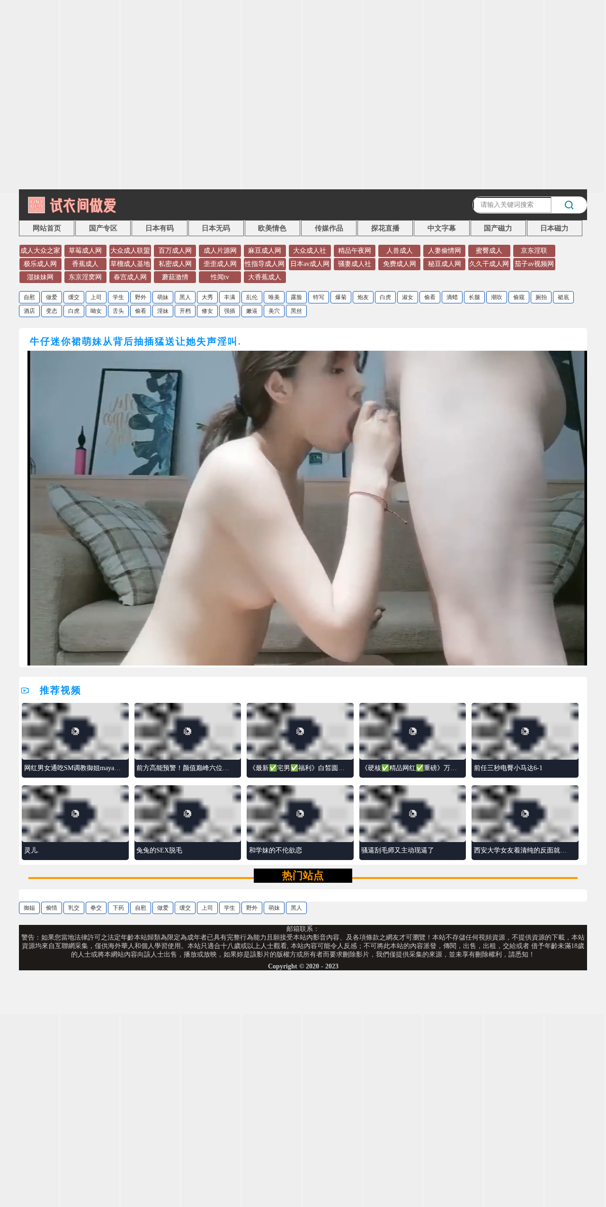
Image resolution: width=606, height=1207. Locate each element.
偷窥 (519, 297)
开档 (185, 311)
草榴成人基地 (130, 263)
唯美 (274, 297)
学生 (118, 297)
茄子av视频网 (534, 263)
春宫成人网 (130, 277)
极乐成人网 (40, 263)
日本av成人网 (310, 263)
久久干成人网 (489, 263)
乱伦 (252, 297)
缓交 (74, 297)
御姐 (29, 908)
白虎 (385, 297)
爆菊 (341, 297)
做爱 (51, 297)
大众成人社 (309, 250)
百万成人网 (175, 250)
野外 (140, 297)
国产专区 (103, 228)
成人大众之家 (40, 250)
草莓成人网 (85, 250)
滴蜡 (452, 297)
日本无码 (216, 228)
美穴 (274, 311)
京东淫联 (534, 250)
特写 (318, 297)
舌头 (118, 311)
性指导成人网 (265, 263)
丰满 (229, 297)
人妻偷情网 (444, 250)
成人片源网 (220, 250)
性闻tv (220, 277)
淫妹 (163, 311)
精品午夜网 (354, 250)
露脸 (296, 297)
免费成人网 (399, 263)
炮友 (363, 297)
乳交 (74, 908)
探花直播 (385, 228)
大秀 (207, 297)
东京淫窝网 (85, 277)
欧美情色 (272, 228)
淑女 (407, 297)
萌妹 (163, 297)
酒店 (29, 311)
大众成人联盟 (130, 250)
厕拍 (541, 297)
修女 (207, 311)
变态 (51, 311)
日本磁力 (554, 228)
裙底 (563, 297)
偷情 (51, 908)
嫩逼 (252, 311)
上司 (96, 297)
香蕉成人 (85, 263)
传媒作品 (329, 228)
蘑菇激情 (175, 277)
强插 (229, 311)
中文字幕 (442, 228)
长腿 (474, 297)
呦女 (96, 311)
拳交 (96, 908)
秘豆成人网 (444, 263)
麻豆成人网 (264, 250)
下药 (118, 908)
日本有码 (159, 228)
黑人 (185, 297)
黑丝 (296, 311)
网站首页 (47, 228)
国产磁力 (498, 228)
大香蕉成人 (264, 277)
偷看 (430, 297)
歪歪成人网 (220, 263)
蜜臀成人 (489, 250)
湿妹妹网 (40, 277)
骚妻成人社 (354, 263)
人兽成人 (399, 250)
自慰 (29, 297)
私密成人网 (175, 263)
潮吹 (496, 297)
